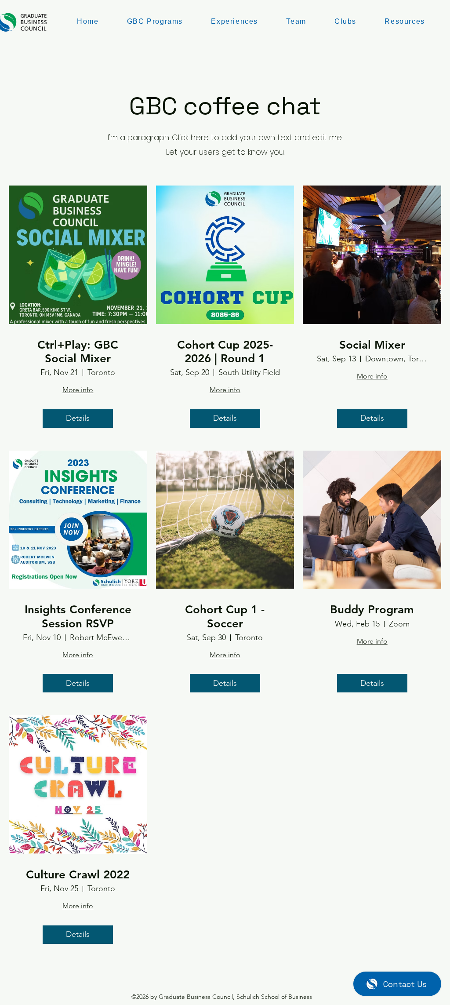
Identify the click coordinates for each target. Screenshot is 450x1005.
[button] (296, 22)
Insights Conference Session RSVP (78, 616)
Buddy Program (372, 609)
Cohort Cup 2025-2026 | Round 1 (225, 351)
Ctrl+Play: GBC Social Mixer (77, 351)
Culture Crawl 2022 (78, 874)
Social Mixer (372, 345)
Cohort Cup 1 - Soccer (225, 616)
